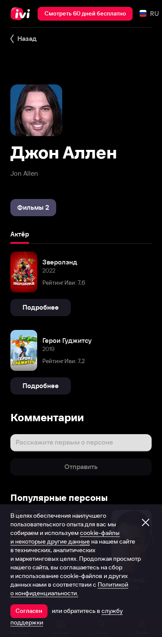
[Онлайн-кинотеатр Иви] (22, 13)
